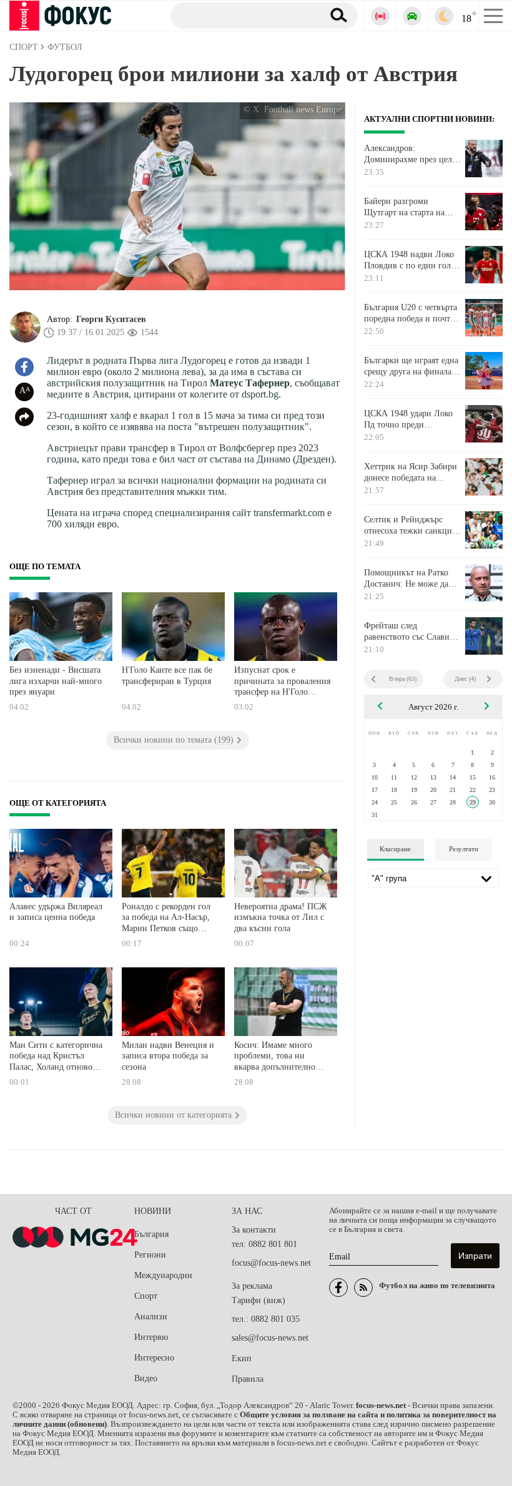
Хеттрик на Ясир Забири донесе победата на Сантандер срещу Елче (410, 472)
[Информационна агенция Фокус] (338, 1287)
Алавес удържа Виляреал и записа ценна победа (55, 912)
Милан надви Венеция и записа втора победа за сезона (168, 1056)
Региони (150, 1254)
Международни (163, 1275)
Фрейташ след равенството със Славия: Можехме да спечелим (410, 631)
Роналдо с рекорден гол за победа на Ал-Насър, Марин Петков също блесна (166, 919)
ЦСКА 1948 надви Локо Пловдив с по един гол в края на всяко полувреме (411, 260)
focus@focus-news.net (271, 1263)
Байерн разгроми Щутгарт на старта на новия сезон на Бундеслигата (404, 207)
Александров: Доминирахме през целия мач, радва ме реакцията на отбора (412, 154)
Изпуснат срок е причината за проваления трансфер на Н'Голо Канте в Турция (282, 682)
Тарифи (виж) (258, 1300)
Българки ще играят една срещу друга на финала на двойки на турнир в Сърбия (411, 366)
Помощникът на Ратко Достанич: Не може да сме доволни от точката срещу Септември (408, 578)
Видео (145, 1378)
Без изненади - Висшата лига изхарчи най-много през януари (55, 681)
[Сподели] (24, 417)
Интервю (151, 1337)
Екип (242, 1358)
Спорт (145, 1296)
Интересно (154, 1357)
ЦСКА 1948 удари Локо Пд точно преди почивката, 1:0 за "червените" (408, 419)
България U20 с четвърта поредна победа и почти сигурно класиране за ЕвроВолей (410, 313)
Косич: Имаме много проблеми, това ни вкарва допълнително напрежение (274, 1057)
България (151, 1234)
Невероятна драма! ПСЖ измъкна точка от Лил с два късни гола (280, 917)
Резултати (463, 849)
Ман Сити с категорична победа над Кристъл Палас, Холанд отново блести (55, 1057)
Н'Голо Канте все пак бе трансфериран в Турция (167, 675)
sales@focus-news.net (270, 1337)
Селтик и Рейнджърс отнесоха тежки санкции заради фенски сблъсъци (410, 525)
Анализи (150, 1316)
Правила (247, 1379)
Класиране (395, 849)
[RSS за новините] (363, 1287)
